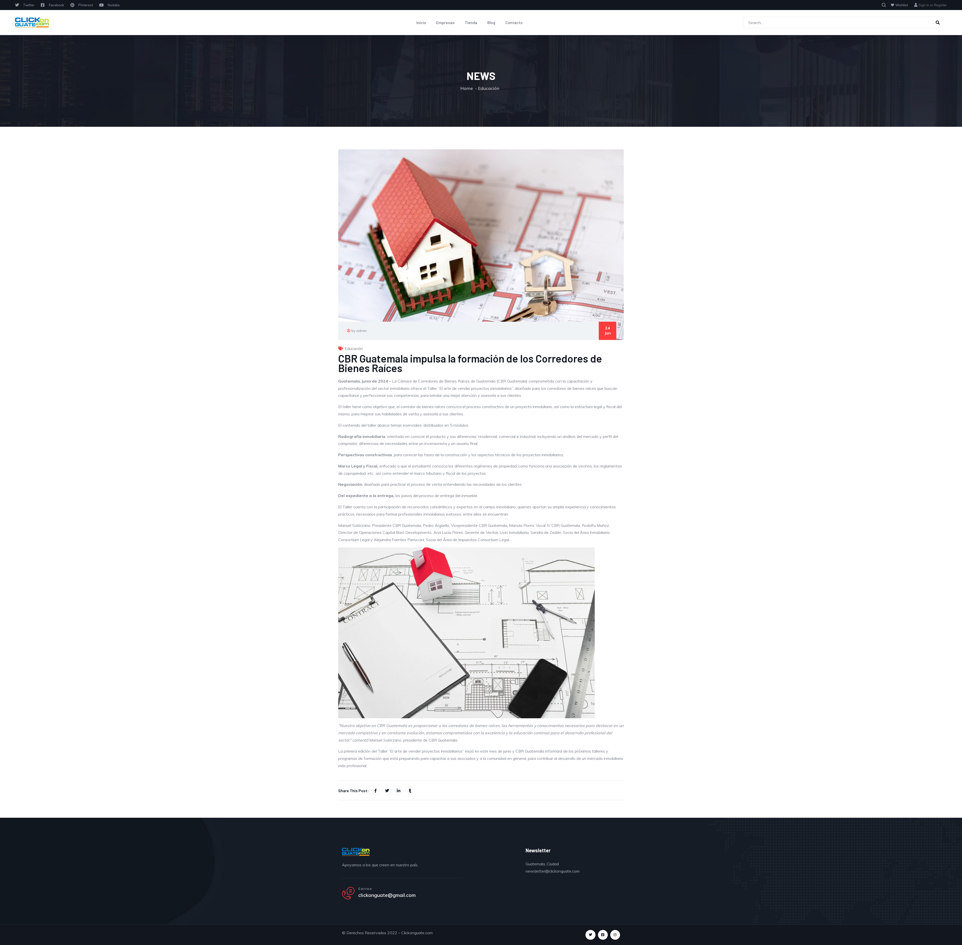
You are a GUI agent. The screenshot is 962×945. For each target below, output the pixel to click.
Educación (488, 88)
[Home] (32, 23)
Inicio (421, 22)
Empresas (445, 22)
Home (466, 88)
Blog (491, 22)
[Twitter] (590, 935)
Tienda (471, 22)
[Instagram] (615, 935)
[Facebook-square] (603, 935)
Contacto (514, 22)
